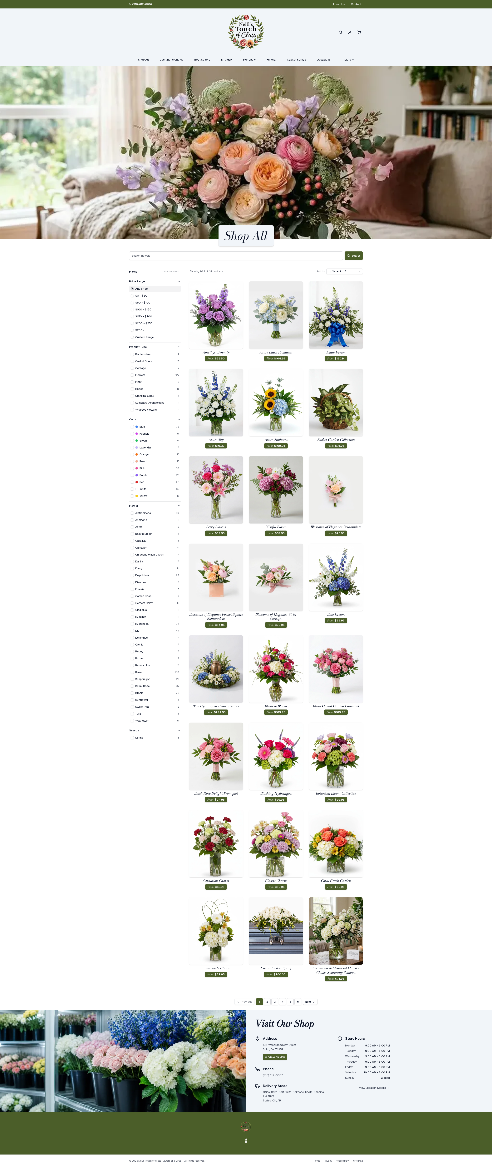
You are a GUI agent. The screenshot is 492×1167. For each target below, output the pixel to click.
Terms (316, 1160)
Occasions (324, 59)
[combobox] (344, 271)
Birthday (226, 59)
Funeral (271, 59)
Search (356, 255)
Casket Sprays (296, 59)
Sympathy (249, 59)
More (347, 59)
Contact (356, 4)
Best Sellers (202, 59)
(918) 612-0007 (142, 4)
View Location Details (372, 1088)
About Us (339, 4)
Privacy (328, 1160)
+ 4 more (268, 1096)
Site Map (358, 1160)
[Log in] (350, 32)
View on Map (276, 1057)
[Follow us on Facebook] (246, 1140)
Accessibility (342, 1160)
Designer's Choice (172, 59)
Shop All (143, 59)
